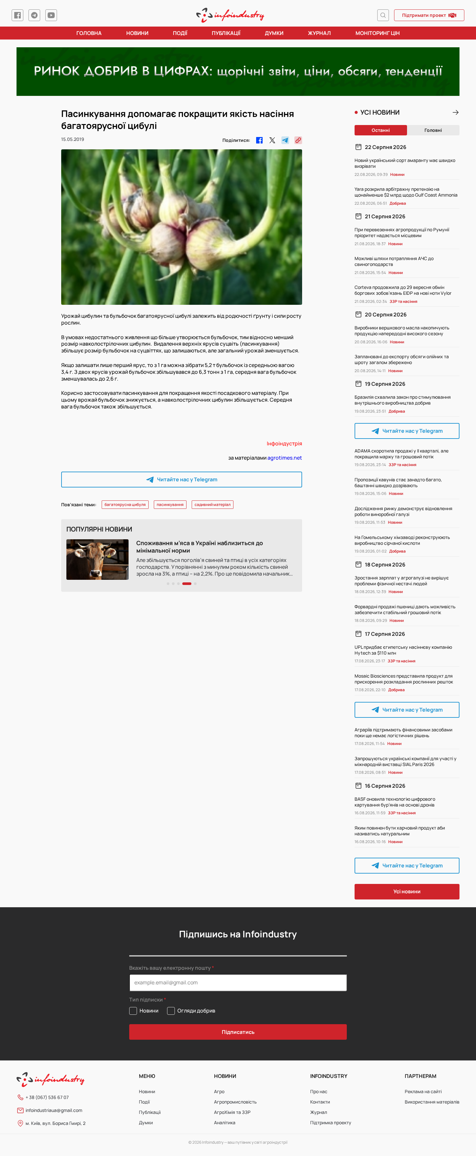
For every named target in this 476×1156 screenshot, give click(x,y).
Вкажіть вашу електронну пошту (170, 967)
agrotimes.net (284, 457)
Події (180, 33)
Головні (433, 130)
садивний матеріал (213, 504)
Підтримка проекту (330, 1122)
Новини (137, 33)
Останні (381, 130)
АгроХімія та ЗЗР (232, 1112)
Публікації (226, 33)
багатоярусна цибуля (125, 504)
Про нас (318, 1091)
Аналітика (224, 1122)
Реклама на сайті (423, 1091)
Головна (89, 33)
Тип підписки (146, 999)
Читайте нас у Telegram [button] (187, 479)
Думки (274, 33)
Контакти (320, 1102)
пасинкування (170, 504)
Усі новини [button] (407, 891)
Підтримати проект (424, 15)
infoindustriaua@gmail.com (54, 1110)
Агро (219, 1091)
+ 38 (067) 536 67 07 (47, 1097)
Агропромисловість (235, 1102)
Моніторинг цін (378, 33)
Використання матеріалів (432, 1102)
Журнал (319, 33)
